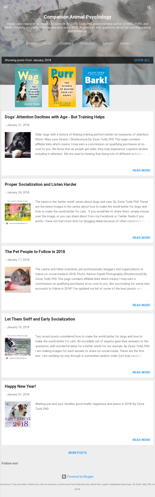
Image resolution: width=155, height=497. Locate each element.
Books (31, 43)
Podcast (88, 43)
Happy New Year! (20, 386)
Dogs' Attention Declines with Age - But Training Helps (55, 117)
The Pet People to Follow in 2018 (35, 251)
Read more (141, 170)
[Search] (149, 8)
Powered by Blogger (80, 476)
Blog (47, 43)
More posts (77, 452)
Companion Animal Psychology (77, 17)
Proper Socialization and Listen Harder (41, 184)
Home (124, 43)
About (108, 43)
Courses (66, 43)
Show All (142, 60)
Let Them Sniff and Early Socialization (40, 319)
